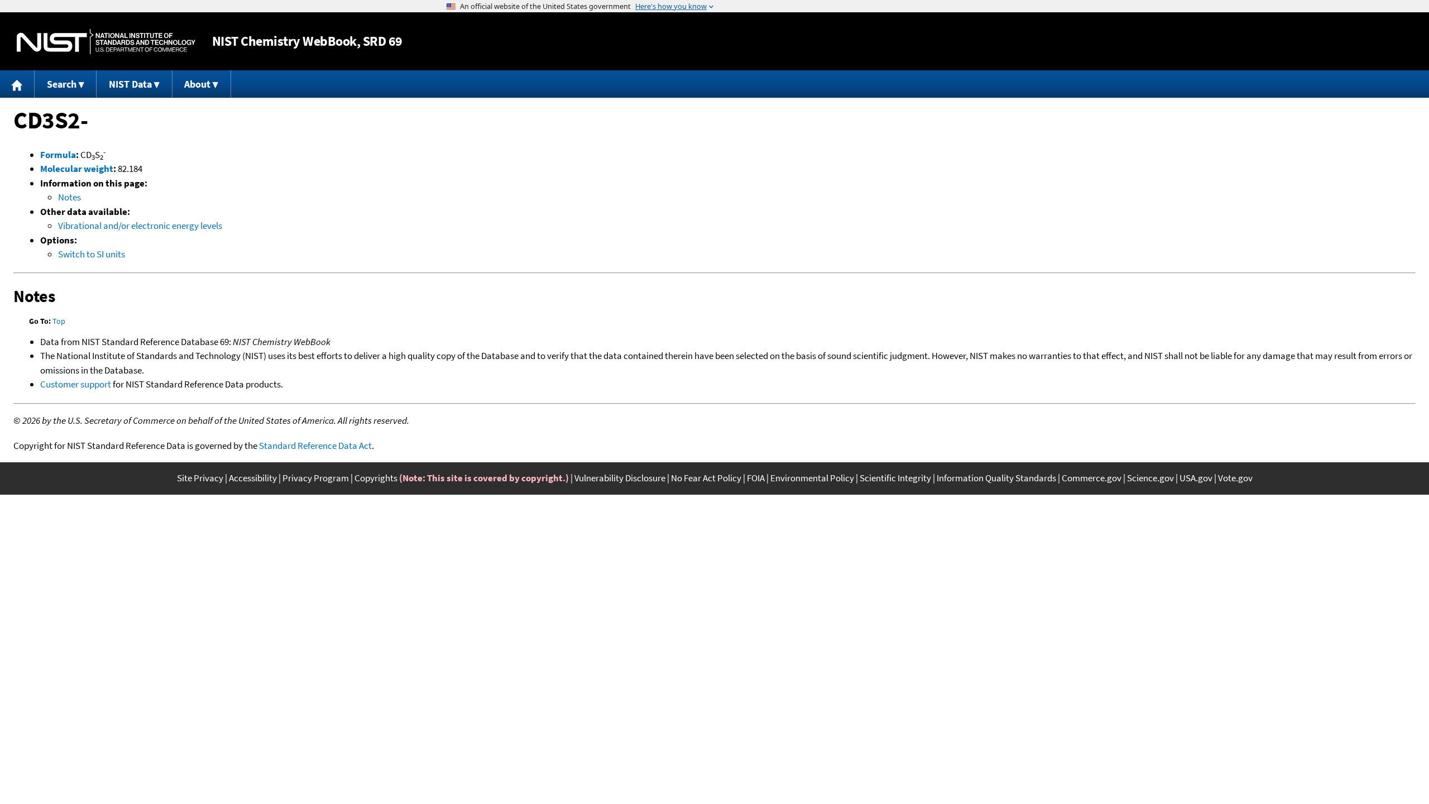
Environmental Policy (812, 478)
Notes (69, 197)
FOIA (756, 478)
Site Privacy (200, 478)
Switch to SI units (91, 254)
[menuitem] (17, 84)
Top (58, 321)
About (197, 84)
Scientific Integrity (895, 478)
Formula (58, 155)
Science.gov (1150, 478)
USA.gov (1195, 478)
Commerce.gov (1091, 478)
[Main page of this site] (17, 84)
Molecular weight (76, 168)
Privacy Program (315, 478)
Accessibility (253, 478)
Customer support (75, 384)
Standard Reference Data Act (315, 445)
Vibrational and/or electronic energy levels (140, 225)
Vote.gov (1235, 478)
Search (61, 84)
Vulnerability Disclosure (619, 478)
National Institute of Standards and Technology (106, 41)
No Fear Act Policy (706, 478)
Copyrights (375, 478)
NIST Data (130, 84)
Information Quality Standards (996, 478)
